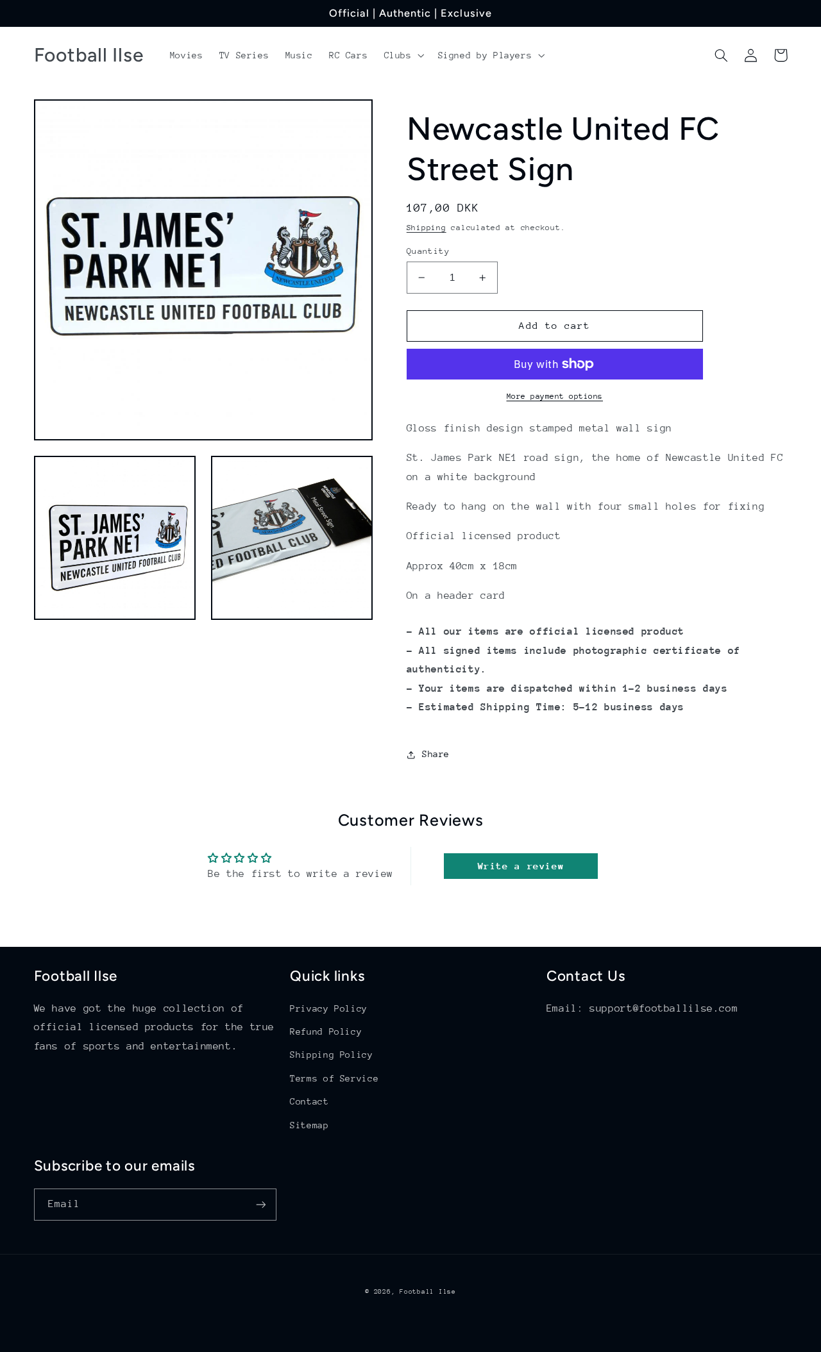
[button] (403, 55)
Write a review (521, 865)
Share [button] (436, 754)
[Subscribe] (260, 1204)
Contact (309, 1101)
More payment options (555, 396)
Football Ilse (428, 1292)
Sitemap (309, 1125)
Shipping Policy (331, 1054)
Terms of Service (334, 1078)
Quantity (428, 251)
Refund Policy (326, 1031)
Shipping (426, 227)
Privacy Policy (329, 1008)
